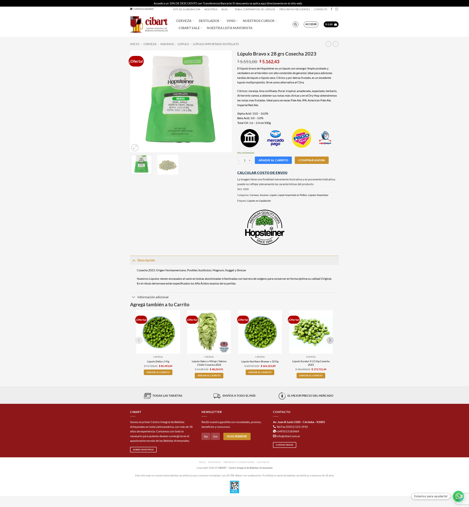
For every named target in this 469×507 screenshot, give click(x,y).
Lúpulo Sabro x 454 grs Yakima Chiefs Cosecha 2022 (209, 363)
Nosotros (210, 9)
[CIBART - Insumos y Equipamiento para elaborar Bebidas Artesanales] (150, 24)
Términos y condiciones (238, 462)
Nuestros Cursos (258, 21)
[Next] (225, 101)
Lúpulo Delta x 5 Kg (158, 361)
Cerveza (183, 21)
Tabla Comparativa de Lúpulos (254, 9)
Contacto (320, 9)
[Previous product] (335, 44)
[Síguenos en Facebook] (331, 9)
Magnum (218, 270)
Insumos (167, 44)
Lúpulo (183, 44)
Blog (224, 9)
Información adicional (153, 297)
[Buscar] (295, 24)
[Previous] (136, 101)
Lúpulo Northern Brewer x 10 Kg (259, 361)
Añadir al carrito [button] (158, 372)
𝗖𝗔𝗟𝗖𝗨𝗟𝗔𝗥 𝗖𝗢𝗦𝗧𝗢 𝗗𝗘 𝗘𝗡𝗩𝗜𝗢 (262, 173)
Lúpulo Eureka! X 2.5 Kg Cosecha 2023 (311, 363)
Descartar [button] (309, 3)
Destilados (209, 21)
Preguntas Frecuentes (294, 9)
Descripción (146, 260)
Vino (231, 21)
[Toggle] (133, 260)
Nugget (229, 270)
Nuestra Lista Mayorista (229, 28)
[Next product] (328, 44)
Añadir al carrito (273, 160)
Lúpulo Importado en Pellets (216, 44)
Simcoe (241, 270)
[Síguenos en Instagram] (336, 9)
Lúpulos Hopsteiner (318, 195)
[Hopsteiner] (264, 227)
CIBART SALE (189, 28)
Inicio (134, 44)
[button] (311, 24)
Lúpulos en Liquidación (259, 200)
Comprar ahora (311, 160)
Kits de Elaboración (186, 9)
